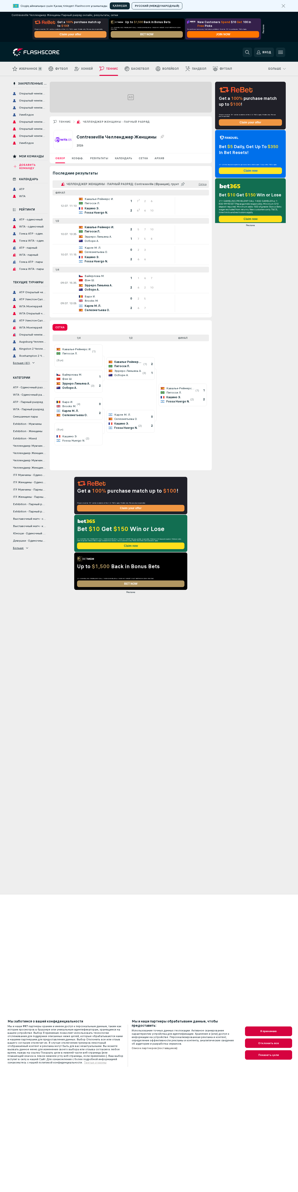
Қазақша (120, 5)
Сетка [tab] (60, 327)
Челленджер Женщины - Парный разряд (116, 121)
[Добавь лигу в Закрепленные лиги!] (162, 137)
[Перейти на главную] (45, 52)
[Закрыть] (283, 6)
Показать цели (268, 1055)
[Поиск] (247, 52)
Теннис (65, 121)
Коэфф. (77, 158)
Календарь (123, 158)
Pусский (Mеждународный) (157, 6)
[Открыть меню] (280, 52)
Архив (159, 158)
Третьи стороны (95, 1062)
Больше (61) (21, 363)
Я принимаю (268, 1031)
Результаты (99, 158)
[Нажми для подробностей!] (131, 206)
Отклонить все (268, 1043)
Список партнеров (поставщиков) (155, 1048)
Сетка (143, 158)
